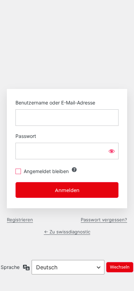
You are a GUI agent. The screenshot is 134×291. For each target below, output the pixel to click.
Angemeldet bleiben (46, 171)
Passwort (25, 136)
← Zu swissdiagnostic (67, 231)
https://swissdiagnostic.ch (67, 55)
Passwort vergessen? (104, 219)
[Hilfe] (74, 169)
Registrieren (20, 219)
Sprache (10, 267)
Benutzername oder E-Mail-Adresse (55, 103)
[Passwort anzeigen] (112, 151)
